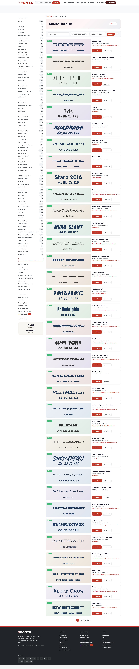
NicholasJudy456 (101, 293)
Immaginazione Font (24, 105)
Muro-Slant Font (97, 223)
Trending (91, 2)
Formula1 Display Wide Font (101, 471)
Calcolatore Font (23, 77)
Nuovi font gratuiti (31, 260)
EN (20, 658)
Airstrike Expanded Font (100, 554)
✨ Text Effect (24, 314)
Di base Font (22, 49)
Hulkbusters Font (98, 521)
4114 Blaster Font (98, 438)
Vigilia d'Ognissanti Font (26, 128)
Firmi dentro (111, 2)
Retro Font (21, 195)
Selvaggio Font (23, 251)
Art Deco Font (22, 38)
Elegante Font (22, 221)
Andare (110, 34)
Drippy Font (22, 97)
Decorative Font (23, 86)
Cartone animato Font (25, 66)
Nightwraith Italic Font (100, 322)
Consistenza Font (23, 226)
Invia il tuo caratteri (65, 650)
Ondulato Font (23, 243)
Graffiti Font (22, 125)
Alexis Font (96, 421)
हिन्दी (31, 661)
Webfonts (62, 645)
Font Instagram (23, 308)
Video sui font (106, 645)
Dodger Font (96, 41)
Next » (87, 620)
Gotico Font (22, 122)
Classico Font (22, 72)
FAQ (103, 637)
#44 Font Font (97, 339)
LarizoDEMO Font (98, 454)
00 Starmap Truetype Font (101, 488)
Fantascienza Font (24, 206)
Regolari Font (22, 192)
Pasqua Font (22, 100)
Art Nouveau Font (24, 41)
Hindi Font (21, 136)
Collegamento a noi (108, 642)
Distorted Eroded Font (25, 91)
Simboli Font (22, 88)
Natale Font (22, 69)
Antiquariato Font (24, 35)
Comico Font (22, 74)
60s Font (21, 27)
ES (27, 658)
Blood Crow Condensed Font (102, 206)
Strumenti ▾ (100, 3)
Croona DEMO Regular (25, 275)
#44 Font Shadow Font (100, 239)
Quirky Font (22, 190)
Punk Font (21, 187)
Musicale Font (22, 170)
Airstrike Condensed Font (101, 504)
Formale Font (22, 114)
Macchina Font (23, 63)
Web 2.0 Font (22, 246)
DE (23, 658)
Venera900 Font (97, 140)
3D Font (20, 21)
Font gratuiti (63, 635)
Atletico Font (22, 46)
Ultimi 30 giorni (107, 647)
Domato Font (22, 52)
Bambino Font (22, 150)
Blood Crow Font (98, 587)
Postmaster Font (98, 388)
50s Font (21, 24)
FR (34, 658)
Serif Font (21, 212)
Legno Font (21, 254)
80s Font (21, 29)
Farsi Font (21, 108)
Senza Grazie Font (24, 204)
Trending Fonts (23, 303)
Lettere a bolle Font (24, 55)
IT (38, 658)
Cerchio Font (22, 201)
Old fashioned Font (24, 176)
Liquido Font (22, 153)
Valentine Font (23, 240)
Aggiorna (106, 84)
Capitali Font (22, 60)
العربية (21, 661)
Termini (104, 640)
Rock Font (21, 198)
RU (49, 658)
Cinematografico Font (25, 167)
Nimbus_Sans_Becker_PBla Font (103, 91)
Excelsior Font (97, 372)
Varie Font (21, 162)
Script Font (21, 209)
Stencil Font (22, 218)
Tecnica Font (22, 223)
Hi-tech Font (22, 133)
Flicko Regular (22, 281)
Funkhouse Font (97, 289)
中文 (45, 658)
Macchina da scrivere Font (26, 235)
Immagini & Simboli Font (26, 145)
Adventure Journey (24, 289)
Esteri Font (21, 111)
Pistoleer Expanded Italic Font (102, 405)
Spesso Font (22, 229)
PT (41, 658)
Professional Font (23, 184)
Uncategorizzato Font (25, 237)
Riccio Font (21, 83)
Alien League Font (98, 74)
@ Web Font (106, 51)
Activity (20, 267)
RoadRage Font (97, 124)
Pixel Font (21, 181)
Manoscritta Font (23, 131)
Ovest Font (21, 249)
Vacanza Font (22, 139)
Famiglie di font (64, 647)
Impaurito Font (23, 117)
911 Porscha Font (98, 272)
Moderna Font (22, 164)
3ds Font (95, 107)
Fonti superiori (81, 2)
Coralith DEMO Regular (25, 278)
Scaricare (97, 51)
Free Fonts (49, 16)
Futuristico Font (23, 119)
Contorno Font (23, 178)
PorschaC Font (97, 157)
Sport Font (21, 215)
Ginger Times (22, 286)
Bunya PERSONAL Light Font (102, 537)
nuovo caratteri (69, 2)
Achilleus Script (23, 270)
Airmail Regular (23, 264)
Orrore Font (22, 142)
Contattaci (105, 635)
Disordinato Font (23, 156)
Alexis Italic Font (98, 190)
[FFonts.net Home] (25, 2)
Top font (21, 300)
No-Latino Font (23, 173)
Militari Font (22, 159)
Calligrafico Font (23, 57)
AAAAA (20, 272)
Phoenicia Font (97, 570)
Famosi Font (22, 102)
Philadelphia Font (98, 306)
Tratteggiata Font (24, 94)
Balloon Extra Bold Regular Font (103, 57)
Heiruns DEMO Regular (25, 284)
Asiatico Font (22, 43)
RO (31, 658)
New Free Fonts (23, 297)
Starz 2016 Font (97, 173)
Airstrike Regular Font (100, 355)
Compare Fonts (23, 305)
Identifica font (84, 635)
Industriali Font (23, 147)
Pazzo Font (21, 80)
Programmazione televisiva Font (28, 232)
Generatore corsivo (24, 311)
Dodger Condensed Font (100, 256)
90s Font (21, 32)
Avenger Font (97, 603)
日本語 (26, 661)
